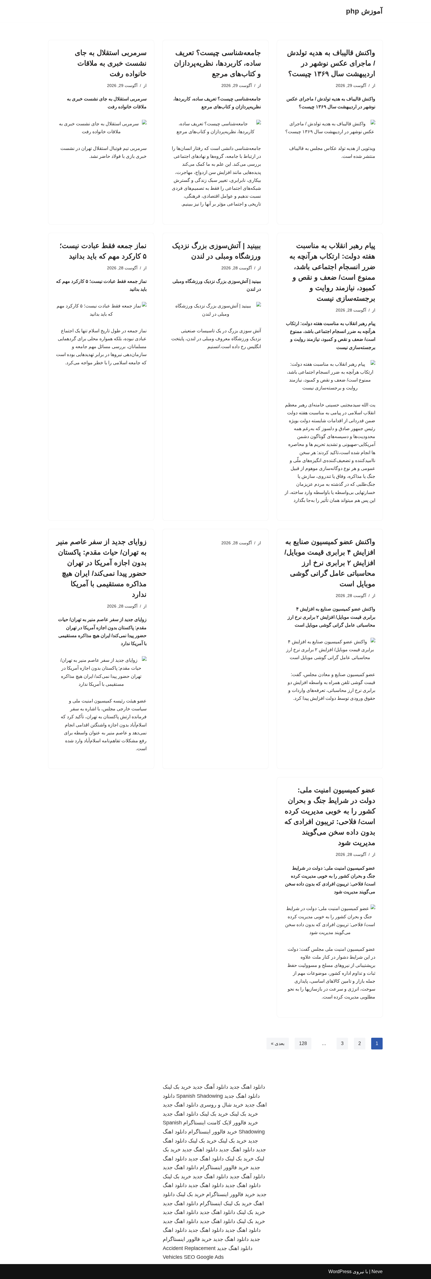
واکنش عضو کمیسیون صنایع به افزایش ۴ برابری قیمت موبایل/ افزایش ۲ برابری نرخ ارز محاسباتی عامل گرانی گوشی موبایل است (329, 563)
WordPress (340, 1271)
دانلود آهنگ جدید (210, 1087)
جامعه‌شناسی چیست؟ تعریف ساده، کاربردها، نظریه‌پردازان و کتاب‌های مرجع (217, 63)
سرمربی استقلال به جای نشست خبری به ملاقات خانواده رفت (111, 63)
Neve (377, 1271)
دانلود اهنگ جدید (247, 1087)
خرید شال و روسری (221, 1105)
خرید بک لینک (177, 1087)
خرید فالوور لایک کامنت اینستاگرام (220, 1123)
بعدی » (277, 1043)
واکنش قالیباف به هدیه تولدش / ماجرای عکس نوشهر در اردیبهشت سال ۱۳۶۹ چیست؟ (331, 63)
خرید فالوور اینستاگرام (212, 1132)
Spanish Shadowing (199, 1096)
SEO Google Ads (204, 1257)
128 (303, 1043)
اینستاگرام (211, 1203)
